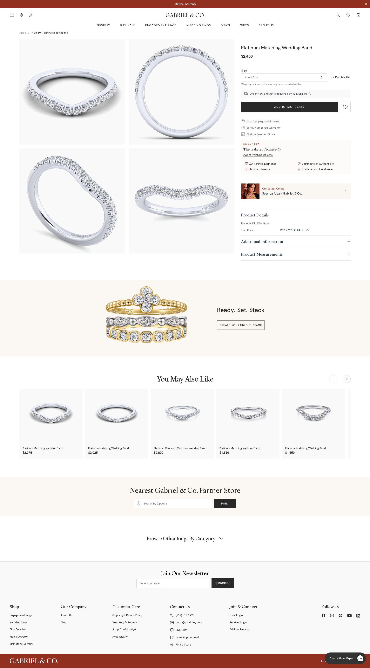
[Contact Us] (12, 15)
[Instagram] (332, 615)
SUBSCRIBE (223, 583)
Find (224, 503)
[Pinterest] (340, 615)
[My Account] (31, 15)
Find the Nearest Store (260, 134)
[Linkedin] (358, 615)
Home (22, 32)
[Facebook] (323, 615)
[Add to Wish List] (345, 107)
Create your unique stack (240, 325)
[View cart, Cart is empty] (358, 15)
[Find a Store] (21, 15)
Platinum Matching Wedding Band (43, 448)
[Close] (366, 4)
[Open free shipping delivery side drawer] (309, 93)
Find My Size (343, 77)
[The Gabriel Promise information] (279, 149)
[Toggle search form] (338, 15)
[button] (296, 191)
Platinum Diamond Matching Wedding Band (180, 448)
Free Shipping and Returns (262, 121)
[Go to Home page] (185, 15)
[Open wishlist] (348, 15)
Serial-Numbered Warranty (263, 127)
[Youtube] (349, 615)
